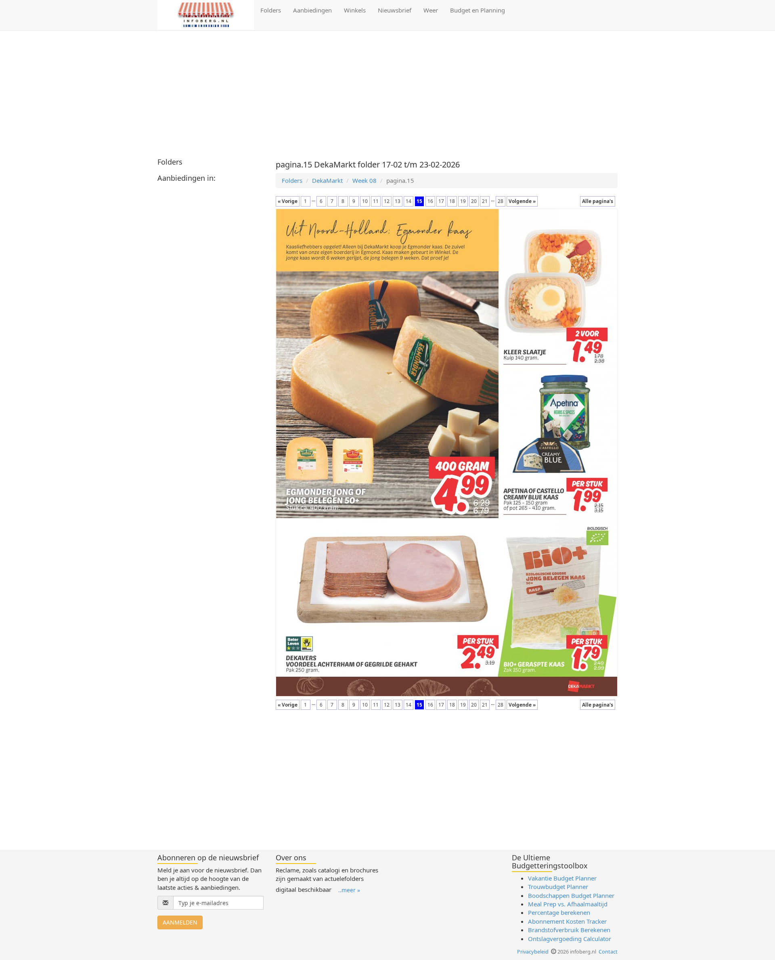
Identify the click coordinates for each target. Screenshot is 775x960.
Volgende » (522, 201)
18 (452, 201)
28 (500, 201)
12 (387, 201)
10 (365, 201)
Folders (270, 10)
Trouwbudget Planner (558, 887)
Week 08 (364, 180)
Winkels (355, 10)
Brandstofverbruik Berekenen (569, 930)
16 (430, 201)
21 (485, 201)
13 (397, 201)
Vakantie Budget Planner (562, 878)
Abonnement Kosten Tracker (567, 921)
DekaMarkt (327, 180)
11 (376, 201)
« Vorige (287, 201)
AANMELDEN (180, 922)
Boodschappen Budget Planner (571, 895)
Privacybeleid (533, 951)
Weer (430, 10)
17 (441, 201)
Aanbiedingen (312, 10)
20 (474, 201)
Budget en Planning (477, 10)
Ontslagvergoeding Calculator (569, 939)
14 (408, 201)
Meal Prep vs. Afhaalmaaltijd (567, 904)
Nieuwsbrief (394, 10)
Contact (608, 951)
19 (463, 201)
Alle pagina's (597, 201)
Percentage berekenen (559, 912)
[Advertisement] (387, 95)
